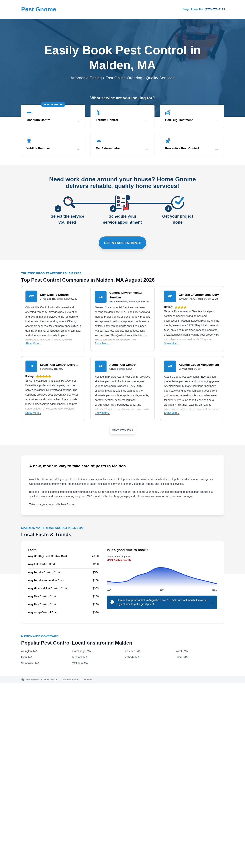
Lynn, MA (26, 657)
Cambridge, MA (81, 651)
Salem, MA (181, 657)
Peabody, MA (131, 657)
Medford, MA (79, 657)
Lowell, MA (181, 651)
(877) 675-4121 (215, 9)
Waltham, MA (80, 663)
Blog (186, 9)
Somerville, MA (30, 663)
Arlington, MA (29, 651)
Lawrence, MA (132, 651)
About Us (197, 9)
